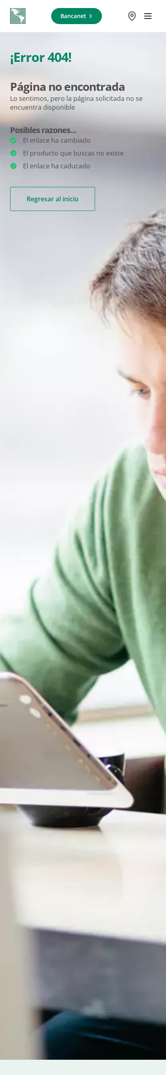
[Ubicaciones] (132, 16)
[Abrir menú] (148, 16)
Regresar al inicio (53, 199)
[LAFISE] (18, 16)
